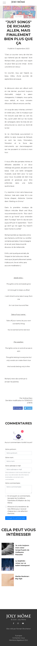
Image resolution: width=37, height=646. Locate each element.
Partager (18, 408)
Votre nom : (9, 457)
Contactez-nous (18, 638)
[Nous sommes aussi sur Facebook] (13, 623)
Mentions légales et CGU (18, 640)
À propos (18, 636)
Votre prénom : (11, 449)
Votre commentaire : (13, 483)
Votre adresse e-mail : (13, 466)
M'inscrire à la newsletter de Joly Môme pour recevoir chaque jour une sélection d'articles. (18, 510)
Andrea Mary (27, 398)
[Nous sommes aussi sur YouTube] (23, 623)
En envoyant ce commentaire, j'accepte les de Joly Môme (18, 499)
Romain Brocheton (23, 629)
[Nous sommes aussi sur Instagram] (18, 623)
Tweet (29, 408)
